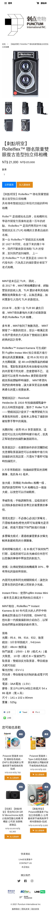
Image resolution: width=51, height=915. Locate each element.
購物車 (43, 3)
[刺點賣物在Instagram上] (32, 881)
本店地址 (25, 866)
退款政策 (35, 908)
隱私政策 (25, 908)
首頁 (4, 44)
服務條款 (16, 908)
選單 (10, 3)
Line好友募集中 (25, 859)
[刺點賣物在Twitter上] (19, 881)
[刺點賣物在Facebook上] (25, 881)
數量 (4, 169)
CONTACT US (25, 863)
